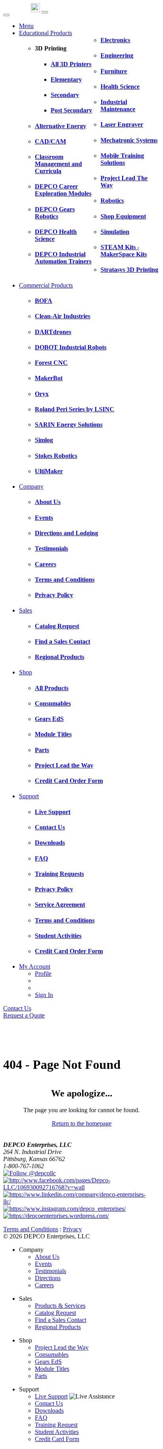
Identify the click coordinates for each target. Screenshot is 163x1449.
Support (29, 796)
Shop (25, 672)
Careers (44, 1285)
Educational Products (45, 33)
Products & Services (60, 1305)
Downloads (49, 1410)
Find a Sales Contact (60, 1319)
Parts (41, 1375)
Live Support (51, 1396)
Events (43, 1263)
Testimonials (50, 1271)
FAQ (41, 1417)
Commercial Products (46, 285)
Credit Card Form (57, 1439)
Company (31, 486)
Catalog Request (55, 1312)
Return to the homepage (82, 1123)
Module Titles (52, 1368)
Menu (26, 25)
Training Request (56, 1424)
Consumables (51, 1354)
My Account (34, 966)
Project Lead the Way (62, 1347)
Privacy (72, 1229)
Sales (25, 610)
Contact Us (17, 1008)
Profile (43, 973)
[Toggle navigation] (45, 12)
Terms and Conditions (30, 1229)
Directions (48, 1278)
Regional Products (58, 1327)
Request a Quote (24, 1015)
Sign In (44, 995)
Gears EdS (48, 1361)
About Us (47, 1256)
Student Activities (57, 1431)
